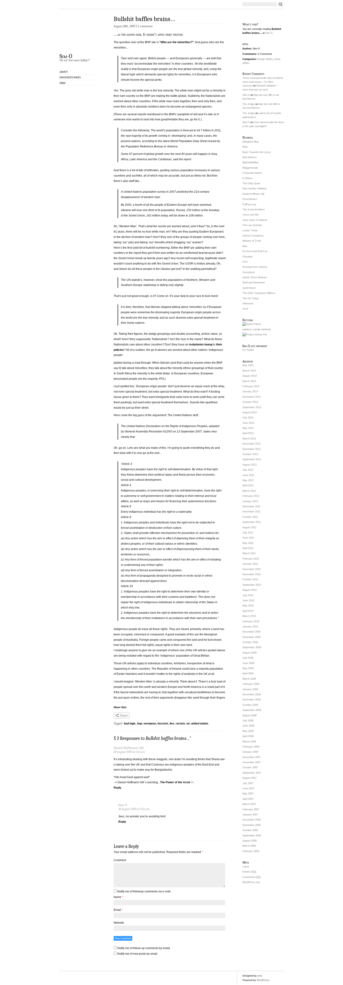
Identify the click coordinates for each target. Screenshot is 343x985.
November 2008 (251, 699)
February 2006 (250, 851)
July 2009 (247, 657)
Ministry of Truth (251, 240)
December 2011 (251, 506)
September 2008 (251, 710)
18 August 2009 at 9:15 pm (134, 809)
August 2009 (249, 652)
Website (119, 922)
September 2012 (251, 459)
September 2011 (251, 522)
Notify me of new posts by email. (137, 953)
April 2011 (247, 548)
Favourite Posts (70, 77)
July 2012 (247, 469)
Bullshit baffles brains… (144, 19)
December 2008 (251, 694)
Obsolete (247, 256)
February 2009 (250, 683)
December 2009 (251, 631)
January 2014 (250, 391)
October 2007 (250, 767)
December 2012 (251, 443)
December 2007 (251, 757)
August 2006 (249, 840)
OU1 (245, 261)
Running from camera (254, 266)
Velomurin (247, 303)
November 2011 (251, 511)
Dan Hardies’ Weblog (254, 188)
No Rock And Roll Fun (254, 251)
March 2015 (249, 370)
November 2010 (251, 574)
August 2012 (249, 464)
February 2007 (250, 809)
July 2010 (247, 595)
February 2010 (250, 621)
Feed (63, 83)
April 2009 (248, 673)
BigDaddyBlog (250, 162)
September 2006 (251, 835)
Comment (120, 860)
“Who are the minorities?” (176, 42)
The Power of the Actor (175, 782)
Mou (244, 246)
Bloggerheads (250, 167)
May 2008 (248, 731)
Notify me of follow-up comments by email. (144, 948)
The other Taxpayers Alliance (258, 293)
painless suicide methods (256, 329)
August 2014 (249, 375)
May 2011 (247, 543)
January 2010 (250, 626)
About (64, 71)
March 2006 (249, 845)
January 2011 (250, 563)
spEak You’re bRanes (254, 277)
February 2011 (250, 558)
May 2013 (248, 428)
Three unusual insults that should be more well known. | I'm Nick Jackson (262, 82)
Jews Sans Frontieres (254, 220)
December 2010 (251, 569)
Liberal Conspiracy (253, 235)
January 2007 (250, 814)
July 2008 (247, 720)
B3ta (245, 146)
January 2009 (250, 689)
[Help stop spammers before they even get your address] (254, 334)
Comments (251, 877)
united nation (199, 723)
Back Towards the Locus (256, 152)
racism (180, 723)
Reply (117, 787)
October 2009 (250, 642)
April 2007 (248, 798)
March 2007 (249, 804)
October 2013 (250, 401)
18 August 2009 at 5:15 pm (129, 752)
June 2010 (248, 600)
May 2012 (248, 480)
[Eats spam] (251, 324)
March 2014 (249, 381)
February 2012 (250, 495)
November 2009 (251, 637)
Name (118, 897)
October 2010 (250, 579)
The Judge (248, 104)
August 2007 (249, 777)
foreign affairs (265, 59)
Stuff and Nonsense (253, 282)
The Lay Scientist (252, 225)
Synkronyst (249, 287)
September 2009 (251, 647)
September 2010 (251, 584)
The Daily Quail (251, 183)
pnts (259, 975)
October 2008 (250, 704)
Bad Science (249, 157)
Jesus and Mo (250, 214)
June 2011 (248, 537)
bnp (139, 723)
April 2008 (248, 736)
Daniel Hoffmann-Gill (129, 748)
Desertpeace (249, 199)
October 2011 (250, 516)
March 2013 (249, 438)
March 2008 (249, 741)
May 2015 (248, 365)
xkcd (245, 308)
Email (118, 910)
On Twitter (248, 349)
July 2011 (247, 532)
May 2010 (248, 605)
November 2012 (251, 449)
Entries (249, 871)
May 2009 (248, 668)
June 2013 (248, 422)
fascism (163, 723)
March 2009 (249, 678)
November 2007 (251, 762)
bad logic (130, 723)
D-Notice (247, 178)
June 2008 (248, 725)
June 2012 (248, 475)
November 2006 (251, 825)
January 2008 (250, 751)
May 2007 (248, 793)
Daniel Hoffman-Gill (253, 193)
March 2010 (249, 616)
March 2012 (249, 490)
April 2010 (248, 610)
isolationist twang (200, 344)
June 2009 (248, 663)
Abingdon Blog (250, 141)
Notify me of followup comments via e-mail (144, 891)
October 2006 (250, 830)
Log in (245, 866)
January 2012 (250, 501)
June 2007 (248, 788)
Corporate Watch (252, 172)
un (188, 723)
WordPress (263, 980)
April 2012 (248, 485)
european (150, 723)
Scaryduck (248, 272)
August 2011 (249, 527)
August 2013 (249, 412)
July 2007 (247, 783)
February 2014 (250, 386)
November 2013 (251, 396)
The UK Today (250, 298)
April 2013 (248, 433)
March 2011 (249, 553)
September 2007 (251, 772)
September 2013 (251, 407)
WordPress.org (251, 882)
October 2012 (250, 454)
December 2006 (251, 819)
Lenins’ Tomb (249, 230)
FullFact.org (249, 204)
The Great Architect (253, 209)
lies (172, 723)
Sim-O (66, 56)
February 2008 (250, 746)
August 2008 (249, 715)
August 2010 (249, 589)
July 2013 (247, 417)
